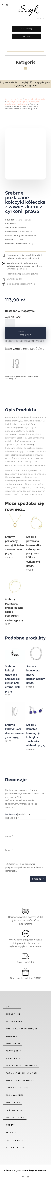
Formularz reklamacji (21, 1073)
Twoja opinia (12, 817)
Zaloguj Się (27, 29)
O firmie (11, 1007)
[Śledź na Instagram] (7, 5)
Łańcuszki (13, 1110)
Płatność (12, 1051)
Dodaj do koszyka (25, 333)
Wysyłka (12, 1058)
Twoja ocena (11, 814)
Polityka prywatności (21, 1029)
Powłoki (12, 1043)
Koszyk (26, 36)
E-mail (9, 850)
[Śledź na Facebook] (2, 5)
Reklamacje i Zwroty (20, 1066)
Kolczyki (12, 1102)
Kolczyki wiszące (17, 101)
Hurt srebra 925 (17, 1088)
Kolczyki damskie (35, 99)
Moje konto (14, 1147)
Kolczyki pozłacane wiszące (22, 102)
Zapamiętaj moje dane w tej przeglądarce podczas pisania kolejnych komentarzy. (24, 867)
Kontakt (11, 1036)
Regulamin (13, 1014)
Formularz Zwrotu (19, 1080)
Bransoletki (14, 1095)
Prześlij (38, 879)
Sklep (10, 1132)
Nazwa (9, 836)
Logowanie (13, 1140)
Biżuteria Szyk (13, 99)
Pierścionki (14, 1118)
